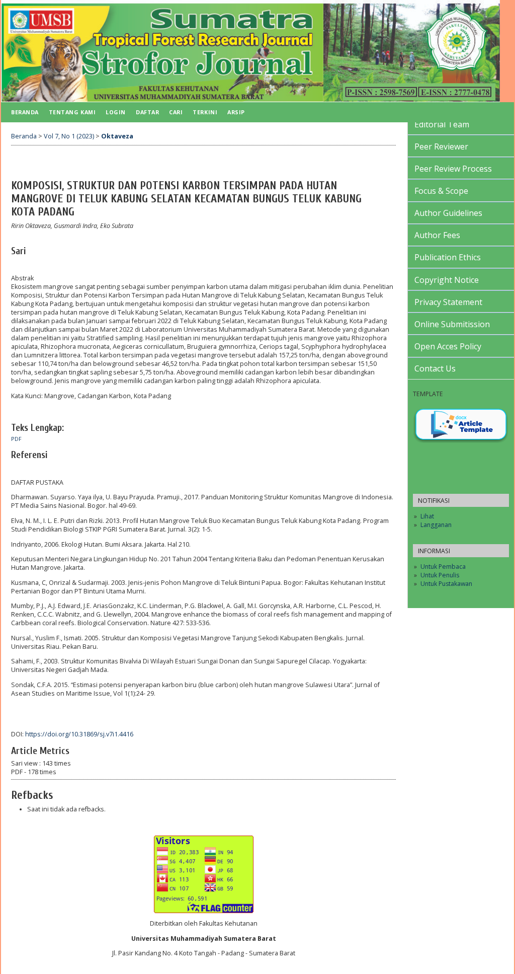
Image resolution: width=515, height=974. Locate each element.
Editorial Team (441, 124)
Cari (176, 112)
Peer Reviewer (441, 146)
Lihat (427, 516)
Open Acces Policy (447, 346)
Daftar (147, 112)
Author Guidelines (448, 212)
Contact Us (435, 368)
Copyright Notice (446, 279)
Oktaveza (117, 136)
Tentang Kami (72, 112)
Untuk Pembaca (443, 566)
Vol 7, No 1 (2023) (69, 136)
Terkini (205, 112)
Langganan (436, 524)
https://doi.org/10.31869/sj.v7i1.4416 (79, 734)
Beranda (25, 112)
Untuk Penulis (439, 575)
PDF (16, 438)
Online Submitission (452, 324)
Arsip (236, 112)
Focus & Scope (441, 190)
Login (116, 112)
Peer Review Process (453, 168)
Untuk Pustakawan (446, 583)
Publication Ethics (447, 257)
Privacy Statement (448, 302)
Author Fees (437, 235)
